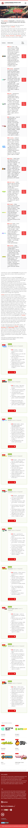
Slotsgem (11, 204)
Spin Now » (11, 372)
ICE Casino (11, 138)
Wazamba (12, 35)
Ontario (2, 294)
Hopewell (20, 346)
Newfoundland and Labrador (15, 770)
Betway (7, 35)
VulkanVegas (18, 35)
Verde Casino (12, 182)
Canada (13, 26)
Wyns (10, 46)
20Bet (10, 93)
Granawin (11, 68)
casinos (6, 21)
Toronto (23, 315)
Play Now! (24, 56)
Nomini (10, 223)
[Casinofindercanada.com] (11, 3)
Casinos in (3, 770)
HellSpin (10, 158)
